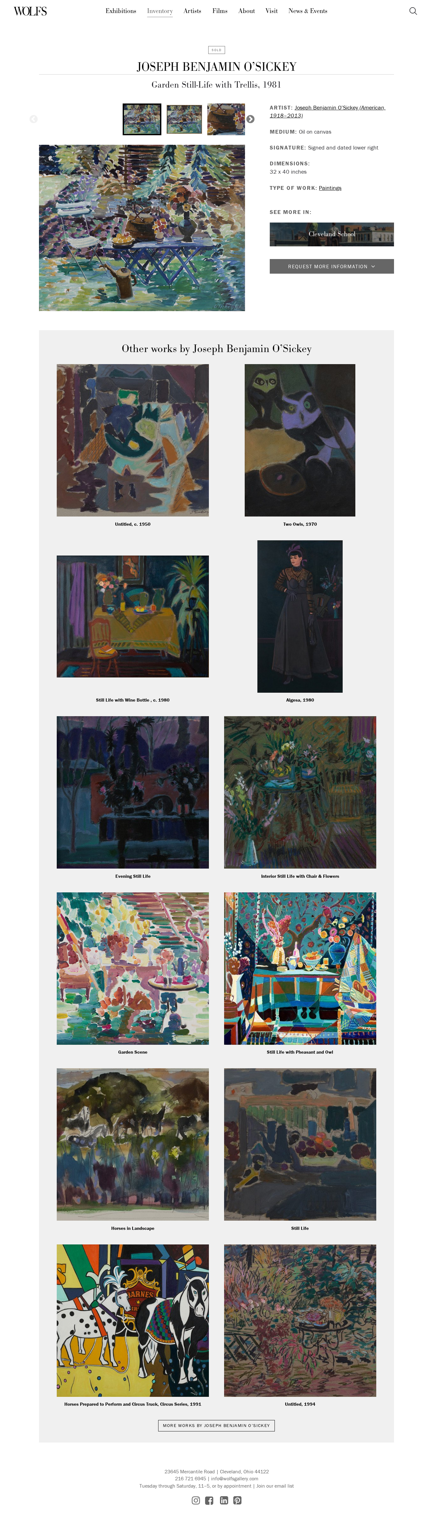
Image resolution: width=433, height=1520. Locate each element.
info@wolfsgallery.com (234, 1478)
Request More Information (328, 266)
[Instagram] (196, 1500)
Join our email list (275, 1486)
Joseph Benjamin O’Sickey (216, 67)
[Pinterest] (237, 1500)
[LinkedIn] (224, 1500)
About (246, 11)
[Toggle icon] (413, 11)
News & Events (307, 11)
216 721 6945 (190, 1478)
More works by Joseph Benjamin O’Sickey (216, 1425)
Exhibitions (121, 11)
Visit (272, 11)
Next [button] (250, 119)
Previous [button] (33, 119)
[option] (142, 119)
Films (220, 11)
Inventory (160, 11)
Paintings (330, 187)
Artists (192, 11)
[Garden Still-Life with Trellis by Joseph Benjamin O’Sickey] (142, 228)
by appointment (234, 1486)
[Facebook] (209, 1500)
